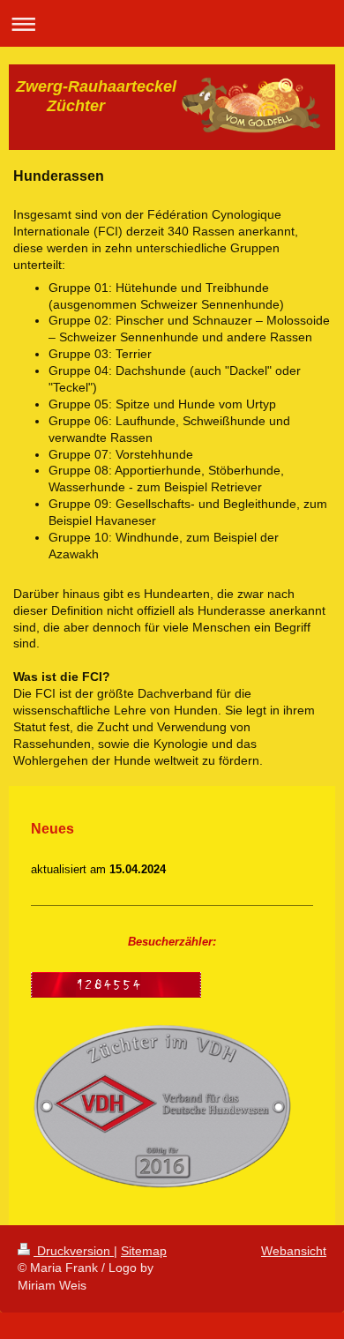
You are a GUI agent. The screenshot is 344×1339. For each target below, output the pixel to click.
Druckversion (74, 1251)
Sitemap (144, 1251)
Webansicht (293, 1251)
